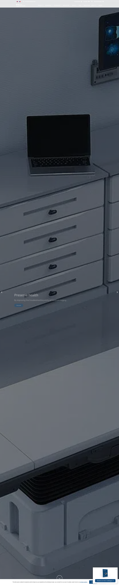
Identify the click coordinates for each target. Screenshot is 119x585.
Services (74, 5)
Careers (100, 5)
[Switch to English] (17, 1)
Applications (66, 5)
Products (40, 5)
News (80, 5)
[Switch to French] (20, 1)
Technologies (57, 5)
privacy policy (83, 582)
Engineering (48, 5)
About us (93, 5)
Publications (87, 5)
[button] (92, 1)
